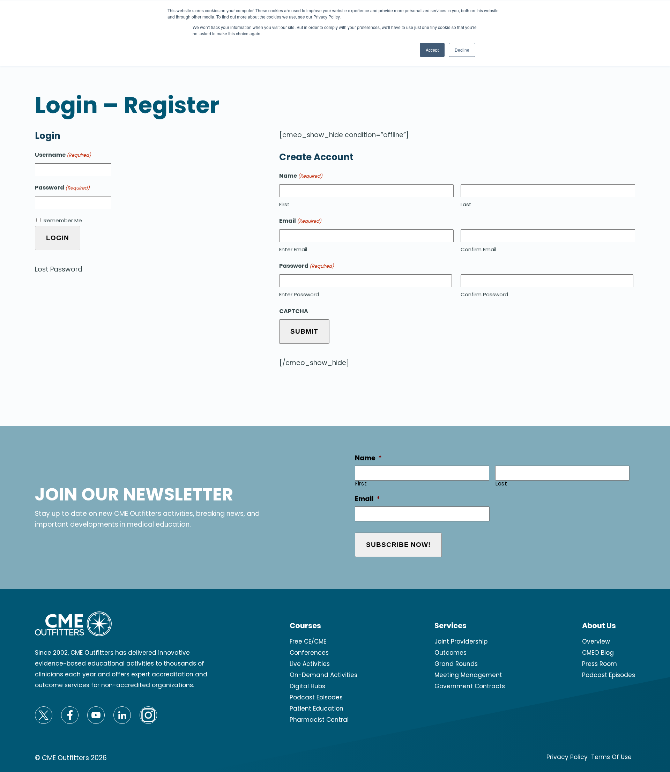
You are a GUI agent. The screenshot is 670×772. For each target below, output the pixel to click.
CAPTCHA (293, 311)
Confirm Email (478, 249)
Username (63, 155)
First (284, 204)
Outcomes (450, 652)
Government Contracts (469, 686)
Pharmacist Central (319, 719)
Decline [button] (462, 50)
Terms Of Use (611, 757)
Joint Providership (460, 641)
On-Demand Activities (323, 675)
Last (466, 204)
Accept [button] (432, 50)
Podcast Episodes (316, 697)
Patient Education (316, 708)
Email (367, 499)
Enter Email (293, 249)
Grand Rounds (456, 664)
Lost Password (58, 269)
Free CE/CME (308, 641)
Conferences (309, 652)
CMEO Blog (598, 652)
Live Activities (310, 664)
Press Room (599, 664)
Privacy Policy (567, 757)
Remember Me (63, 220)
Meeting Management (468, 675)
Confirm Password (484, 294)
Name (368, 458)
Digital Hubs (307, 686)
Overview (596, 641)
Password (62, 188)
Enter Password (299, 294)
